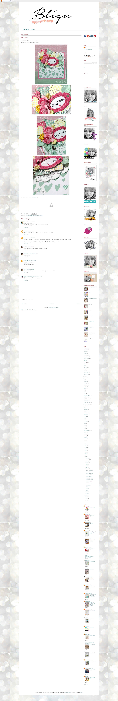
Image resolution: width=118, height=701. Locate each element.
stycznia (87, 493)
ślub (84, 426)
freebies (85, 377)
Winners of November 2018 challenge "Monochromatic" (93, 595)
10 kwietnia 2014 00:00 (39, 276)
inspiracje (85, 384)
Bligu (86, 47)
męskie (85, 393)
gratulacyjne (30, 215)
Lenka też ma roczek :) (89, 483)
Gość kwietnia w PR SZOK (89, 482)
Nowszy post (24, 303)
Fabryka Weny (86, 374)
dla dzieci (26, 215)
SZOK (85, 425)
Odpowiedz (26, 227)
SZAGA (85, 423)
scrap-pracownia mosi (88, 609)
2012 (86, 496)
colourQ (86, 676)
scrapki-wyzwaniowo (88, 593)
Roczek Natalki (88, 485)
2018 (86, 450)
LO (84, 391)
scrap (84, 407)
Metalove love (92, 569)
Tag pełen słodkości (92, 635)
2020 (86, 447)
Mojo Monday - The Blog (89, 668)
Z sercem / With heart (89, 473)
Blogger (81, 692)
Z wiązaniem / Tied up (89, 474)
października (88, 459)
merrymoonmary (68, 692)
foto (84, 376)
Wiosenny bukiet (91, 321)
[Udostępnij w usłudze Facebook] (34, 214)
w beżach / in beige (92, 610)
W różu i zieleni (91, 327)
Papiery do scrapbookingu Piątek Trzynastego (89, 643)
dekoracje (85, 363)
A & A (87, 486)
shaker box (85, 416)
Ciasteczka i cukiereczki (93, 287)
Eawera (25, 222)
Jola (25, 246)
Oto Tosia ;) (87, 488)
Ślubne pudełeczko (92, 652)
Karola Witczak (87, 634)
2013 (86, 495)
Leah (25, 269)
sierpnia (87, 462)
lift (84, 390)
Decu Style (26, 260)
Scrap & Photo (87, 601)
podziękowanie (86, 400)
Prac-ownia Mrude (88, 538)
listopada (87, 458)
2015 (86, 455)
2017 (86, 452)
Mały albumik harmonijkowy (92, 578)
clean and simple (86, 358)
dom (84, 369)
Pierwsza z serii (88, 471)
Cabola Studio (86, 355)
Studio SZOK (87, 626)
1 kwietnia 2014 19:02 (31, 222)
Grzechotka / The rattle (89, 470)
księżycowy (91, 523)
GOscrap (85, 381)
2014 (86, 456)
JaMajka (86, 617)
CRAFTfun (85, 360)
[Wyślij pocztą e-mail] (31, 214)
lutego (87, 491)
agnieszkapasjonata (88, 547)
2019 (86, 448)
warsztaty (85, 435)
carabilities (35, 197)
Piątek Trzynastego (87, 398)
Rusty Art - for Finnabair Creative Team (92, 587)
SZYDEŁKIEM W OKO (89, 576)
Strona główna (26, 29)
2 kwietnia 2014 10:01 (30, 246)
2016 (86, 453)
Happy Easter (92, 618)
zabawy (85, 440)
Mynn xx (25, 237)
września (87, 461)
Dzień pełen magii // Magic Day (92, 333)
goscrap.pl (86, 555)
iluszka (25, 231)
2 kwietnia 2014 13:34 (32, 260)
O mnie (33, 29)
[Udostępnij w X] (33, 214)
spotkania (85, 418)
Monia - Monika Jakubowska (29, 276)
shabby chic (86, 414)
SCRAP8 (85, 411)
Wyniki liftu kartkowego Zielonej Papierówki (93, 661)
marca (87, 490)
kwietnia (87, 468)
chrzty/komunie (86, 356)
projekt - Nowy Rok (87, 402)
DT (84, 370)
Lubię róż (90, 304)
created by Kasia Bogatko (89, 585)
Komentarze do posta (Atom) (53, 307)
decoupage (85, 362)
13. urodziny (91, 315)
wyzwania (41, 215)
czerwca (87, 465)
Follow (85, 41)
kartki (34, 215)
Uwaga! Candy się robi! (93, 298)
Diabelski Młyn (87, 660)
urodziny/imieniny (87, 430)
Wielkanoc (85, 437)
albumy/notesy (86, 348)
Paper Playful (87, 506)
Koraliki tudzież (87, 530)
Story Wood (85, 419)
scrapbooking (37, 215)
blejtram (85, 353)
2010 (86, 500)
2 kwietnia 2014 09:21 (31, 237)
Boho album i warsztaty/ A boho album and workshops (92, 604)
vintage (85, 432)
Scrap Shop (85, 409)
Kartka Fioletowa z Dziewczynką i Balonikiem (92, 540)
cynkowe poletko (88, 522)
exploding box (86, 372)
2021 (86, 445)
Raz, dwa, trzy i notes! (89, 478)
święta (85, 428)
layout (85, 388)
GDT (84, 379)
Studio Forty (86, 421)
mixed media (86, 397)
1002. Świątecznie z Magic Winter (92, 548)
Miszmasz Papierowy (87, 395)
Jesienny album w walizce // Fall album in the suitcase (89, 557)
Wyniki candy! (91, 338)
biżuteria (85, 351)
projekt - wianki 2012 (87, 404)
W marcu (90, 310)
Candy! (90, 292)
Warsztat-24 (86, 433)
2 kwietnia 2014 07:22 (31, 231)
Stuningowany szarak (89, 479)
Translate (91, 56)
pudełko (85, 405)
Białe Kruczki (86, 349)
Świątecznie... (92, 627)
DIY (84, 365)
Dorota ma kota (27, 253)
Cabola (86, 651)
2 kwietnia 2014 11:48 (33, 253)
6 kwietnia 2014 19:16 (30, 269)
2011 (86, 498)
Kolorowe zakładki (92, 561)
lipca (87, 464)
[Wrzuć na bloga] (32, 214)
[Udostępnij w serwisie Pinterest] (36, 214)
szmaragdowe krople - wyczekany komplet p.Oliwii (93, 532)
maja (87, 467)
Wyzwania (86, 684)
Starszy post (79, 303)
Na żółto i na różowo (89, 476)
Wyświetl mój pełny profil (88, 49)
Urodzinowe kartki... (93, 644)
